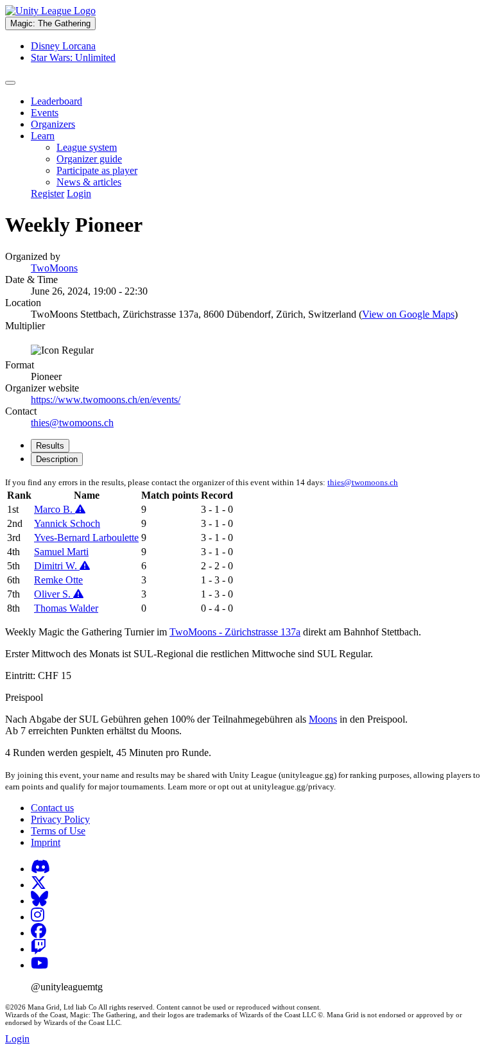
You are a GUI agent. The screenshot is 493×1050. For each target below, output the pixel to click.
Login (79, 193)
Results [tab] (50, 446)
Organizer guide (89, 158)
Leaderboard (56, 101)
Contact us (52, 807)
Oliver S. (53, 594)
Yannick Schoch (67, 523)
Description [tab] (57, 459)
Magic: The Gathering (50, 23)
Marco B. (54, 509)
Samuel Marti (61, 551)
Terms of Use (58, 830)
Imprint (45, 842)
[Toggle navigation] (10, 83)
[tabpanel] (246, 546)
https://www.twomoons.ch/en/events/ (105, 399)
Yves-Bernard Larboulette (86, 537)
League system (86, 147)
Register (47, 193)
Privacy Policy (60, 819)
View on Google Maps (408, 314)
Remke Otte (58, 579)
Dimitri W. (57, 565)
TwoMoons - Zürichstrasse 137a (234, 631)
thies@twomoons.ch (72, 422)
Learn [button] (43, 135)
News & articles (88, 181)
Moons (323, 719)
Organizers (53, 124)
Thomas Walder (66, 608)
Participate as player (96, 170)
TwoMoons (54, 267)
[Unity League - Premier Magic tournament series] (50, 10)
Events (44, 112)
